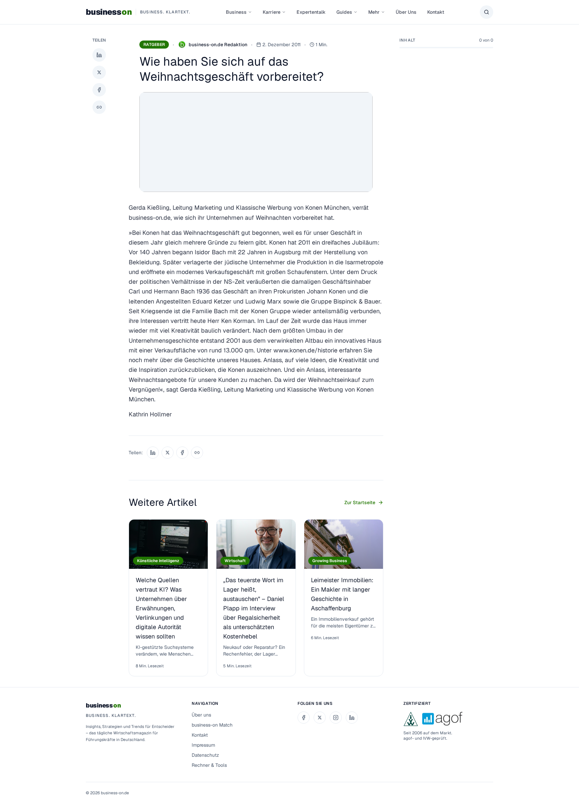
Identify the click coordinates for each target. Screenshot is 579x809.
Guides (344, 12)
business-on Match (212, 725)
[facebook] (304, 718)
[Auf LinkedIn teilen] (99, 55)
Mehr (374, 12)
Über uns (201, 715)
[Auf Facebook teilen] (99, 89)
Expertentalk (311, 12)
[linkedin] (352, 718)
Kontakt (435, 12)
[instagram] (336, 718)
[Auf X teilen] (99, 72)
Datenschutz (205, 755)
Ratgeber (154, 44)
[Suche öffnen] (486, 12)
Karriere (271, 12)
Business (236, 12)
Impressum (203, 745)
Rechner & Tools (209, 765)
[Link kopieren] (99, 107)
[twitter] (320, 718)
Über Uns (406, 12)
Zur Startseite (359, 502)
